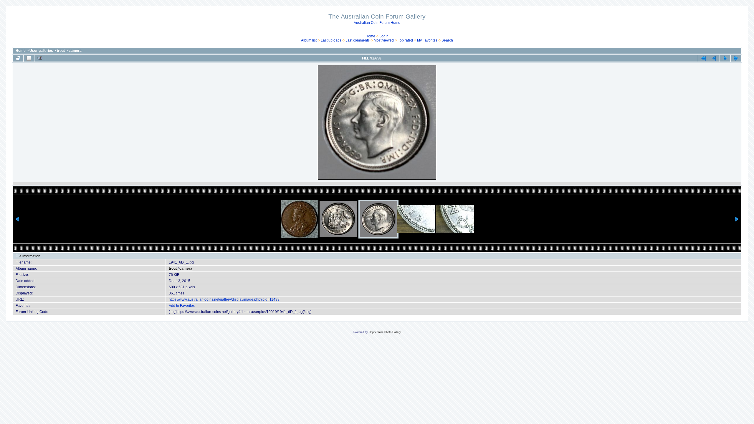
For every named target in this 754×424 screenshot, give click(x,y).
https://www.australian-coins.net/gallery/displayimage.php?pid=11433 (224, 299)
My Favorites (427, 40)
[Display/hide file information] (29, 58)
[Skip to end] (736, 58)
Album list (309, 40)
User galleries (41, 51)
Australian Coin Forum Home (377, 23)
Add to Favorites (182, 306)
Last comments (357, 40)
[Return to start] (703, 58)
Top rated (405, 40)
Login (383, 36)
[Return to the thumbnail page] (18, 58)
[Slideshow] (39, 58)
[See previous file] (714, 58)
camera (75, 51)
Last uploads (331, 40)
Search (447, 40)
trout (61, 51)
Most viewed (384, 40)
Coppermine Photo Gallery (385, 332)
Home (370, 36)
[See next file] (725, 58)
